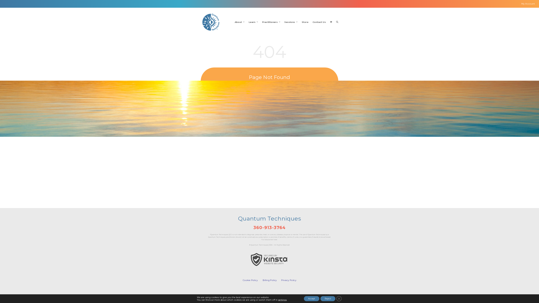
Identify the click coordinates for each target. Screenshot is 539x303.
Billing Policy (270, 280)
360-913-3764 (269, 227)
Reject (328, 298)
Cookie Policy (250, 280)
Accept (311, 298)
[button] (331, 22)
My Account (528, 4)
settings (282, 300)
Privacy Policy (288, 280)
